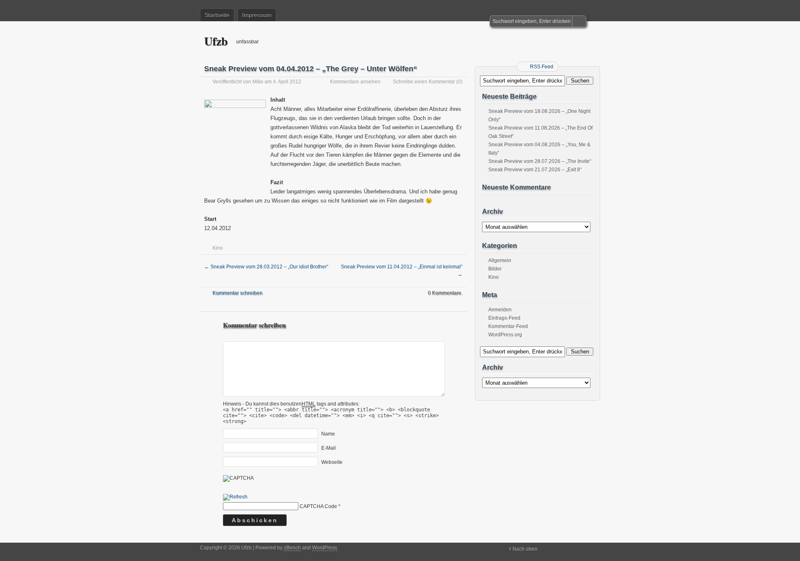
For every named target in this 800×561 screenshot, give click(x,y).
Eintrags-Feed (504, 318)
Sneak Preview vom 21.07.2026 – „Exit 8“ (535, 170)
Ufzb (216, 41)
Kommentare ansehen (355, 82)
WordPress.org (505, 335)
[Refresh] (235, 498)
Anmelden (500, 310)
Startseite (217, 15)
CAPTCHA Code (318, 506)
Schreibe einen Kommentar (424, 82)
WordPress (324, 548)
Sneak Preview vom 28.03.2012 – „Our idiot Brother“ (266, 267)
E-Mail (328, 448)
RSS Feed (541, 67)
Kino (217, 248)
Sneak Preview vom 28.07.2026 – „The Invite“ (539, 161)
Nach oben (525, 549)
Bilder (495, 269)
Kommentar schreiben (237, 293)
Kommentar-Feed (508, 326)
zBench (292, 548)
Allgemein (499, 260)
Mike (257, 82)
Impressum (257, 15)
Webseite (331, 462)
